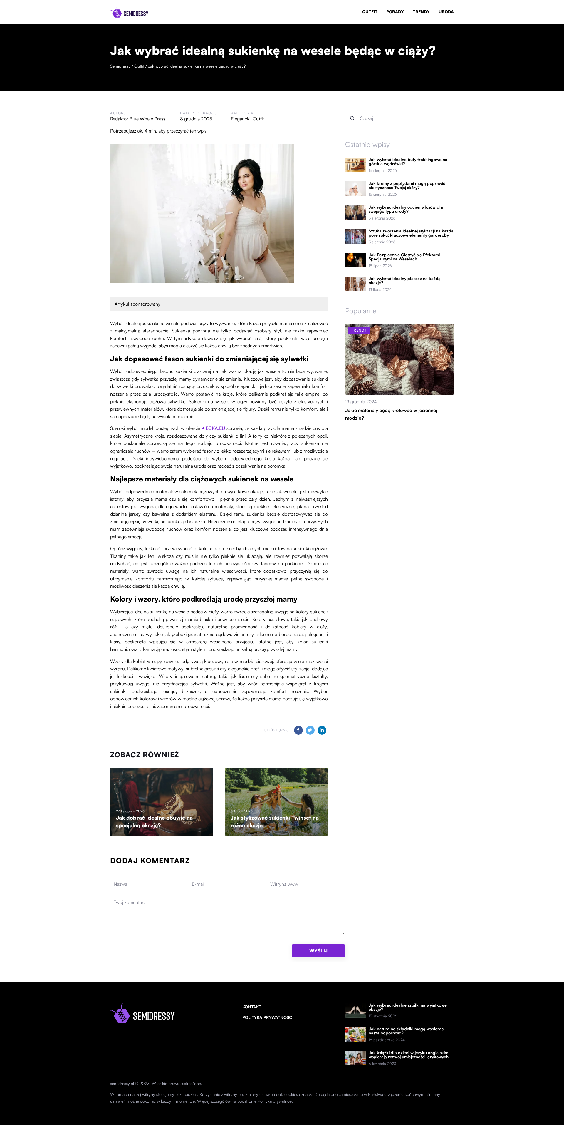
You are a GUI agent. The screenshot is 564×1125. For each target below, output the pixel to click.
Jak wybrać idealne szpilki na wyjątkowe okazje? (408, 1007)
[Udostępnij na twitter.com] (310, 730)
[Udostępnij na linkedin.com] (322, 730)
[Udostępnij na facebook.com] (298, 730)
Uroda (446, 11)
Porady (395, 11)
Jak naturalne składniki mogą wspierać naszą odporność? (406, 1031)
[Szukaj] (352, 118)
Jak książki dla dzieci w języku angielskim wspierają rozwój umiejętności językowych (409, 1055)
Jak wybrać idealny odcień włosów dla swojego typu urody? (406, 209)
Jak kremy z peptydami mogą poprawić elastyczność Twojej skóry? (407, 185)
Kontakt (251, 1006)
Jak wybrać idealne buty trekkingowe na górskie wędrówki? (408, 162)
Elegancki (240, 119)
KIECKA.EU (213, 428)
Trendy (421, 11)
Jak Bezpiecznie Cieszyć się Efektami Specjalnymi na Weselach (404, 257)
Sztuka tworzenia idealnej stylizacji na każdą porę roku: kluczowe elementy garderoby (411, 233)
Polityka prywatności (267, 1016)
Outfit (369, 11)
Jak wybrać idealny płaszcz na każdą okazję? (405, 281)
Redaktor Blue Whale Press (137, 119)
